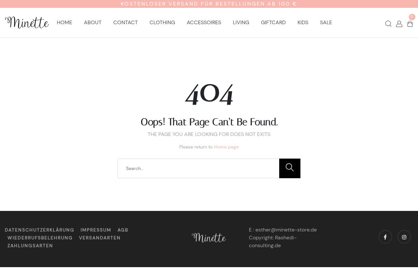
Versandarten (100, 238)
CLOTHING (162, 22)
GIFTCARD (273, 22)
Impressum (96, 230)
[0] (410, 23)
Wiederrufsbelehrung (40, 238)
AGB (123, 230)
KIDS (302, 22)
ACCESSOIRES (204, 22)
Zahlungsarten (30, 246)
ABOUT (93, 22)
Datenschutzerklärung (39, 230)
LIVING (241, 22)
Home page (226, 147)
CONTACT (125, 22)
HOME (64, 22)
